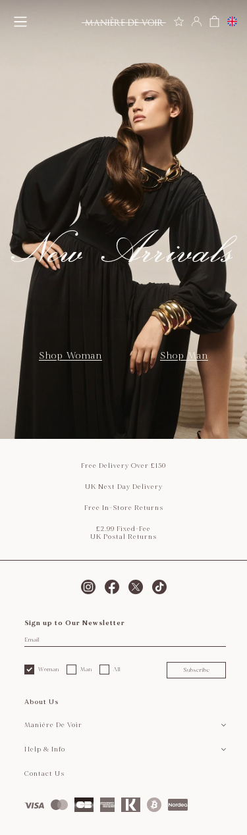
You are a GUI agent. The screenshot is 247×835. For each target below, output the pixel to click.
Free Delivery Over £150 (123, 466)
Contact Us (44, 774)
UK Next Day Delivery (124, 487)
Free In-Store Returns (123, 508)
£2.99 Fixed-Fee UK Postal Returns (123, 533)
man (86, 669)
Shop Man (184, 355)
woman (48, 669)
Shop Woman (70, 355)
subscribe (196, 670)
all (117, 669)
